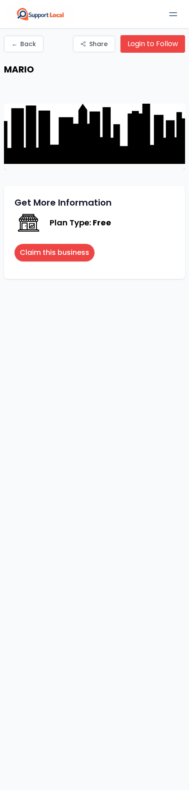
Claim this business (54, 252)
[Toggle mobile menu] (173, 14)
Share (98, 44)
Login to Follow (152, 44)
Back (23, 44)
